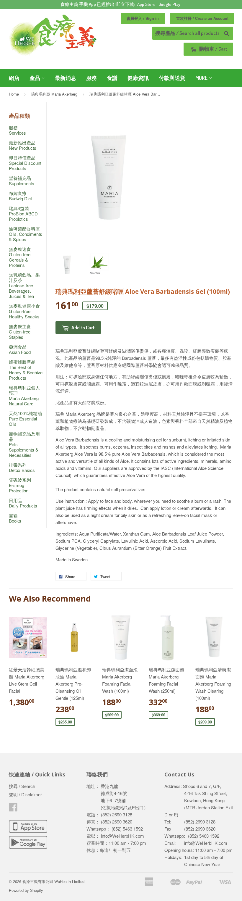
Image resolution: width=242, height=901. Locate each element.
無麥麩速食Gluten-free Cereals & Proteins (20, 257)
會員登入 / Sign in (143, 18)
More (202, 78)
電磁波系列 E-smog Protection (20, 485)
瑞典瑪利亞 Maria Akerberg (54, 94)
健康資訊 (138, 78)
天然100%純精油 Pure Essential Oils (25, 418)
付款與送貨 (172, 78)
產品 (35, 78)
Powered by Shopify (26, 890)
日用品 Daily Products (23, 503)
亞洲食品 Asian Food (20, 349)
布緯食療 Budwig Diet (20, 196)
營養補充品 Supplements (21, 180)
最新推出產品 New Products (22, 145)
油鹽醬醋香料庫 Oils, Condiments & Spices (25, 233)
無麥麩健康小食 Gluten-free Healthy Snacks (24, 311)
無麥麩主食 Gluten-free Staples (20, 331)
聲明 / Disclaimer (25, 794)
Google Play (169, 4)
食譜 (112, 78)
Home (14, 94)
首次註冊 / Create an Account (202, 18)
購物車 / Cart (212, 49)
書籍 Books (15, 518)
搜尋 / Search (22, 786)
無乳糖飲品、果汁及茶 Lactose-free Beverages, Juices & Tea (24, 285)
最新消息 (65, 78)
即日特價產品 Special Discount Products (25, 162)
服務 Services (17, 130)
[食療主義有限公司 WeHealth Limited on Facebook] (13, 809)
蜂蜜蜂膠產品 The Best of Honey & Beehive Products (25, 370)
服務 (91, 78)
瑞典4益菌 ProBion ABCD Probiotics (23, 213)
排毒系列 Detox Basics (22, 467)
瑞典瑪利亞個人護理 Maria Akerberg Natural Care (24, 395)
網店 (14, 78)
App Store (146, 4)
